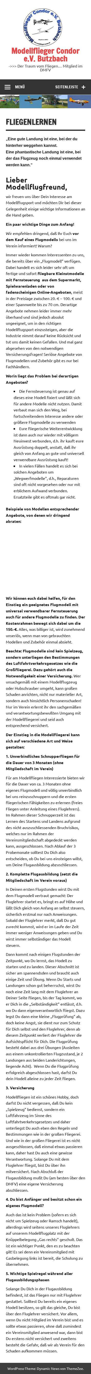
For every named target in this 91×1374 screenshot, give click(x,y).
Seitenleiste (66, 87)
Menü (20, 87)
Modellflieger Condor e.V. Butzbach (45, 54)
